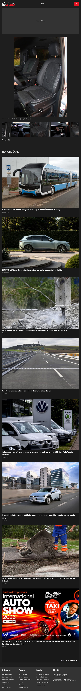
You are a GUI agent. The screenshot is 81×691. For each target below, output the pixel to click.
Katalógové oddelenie (42, 680)
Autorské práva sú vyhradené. (61, 676)
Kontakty (39, 670)
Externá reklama (23, 677)
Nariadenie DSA (6, 687)
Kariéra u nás (5, 682)
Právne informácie (7, 674)
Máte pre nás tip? (41, 685)
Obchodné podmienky (25, 680)
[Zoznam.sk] (58, 681)
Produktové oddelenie (42, 674)
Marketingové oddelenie (43, 682)
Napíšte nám (5, 685)
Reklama (22, 670)
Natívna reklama (23, 687)
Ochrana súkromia (7, 677)
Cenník (21, 682)
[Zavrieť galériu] (76, 4)
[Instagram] (58, 670)
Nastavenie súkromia (8, 680)
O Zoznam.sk (6, 670)
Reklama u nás (23, 674)
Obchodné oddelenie (42, 677)
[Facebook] (54, 670)
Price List (21, 685)
